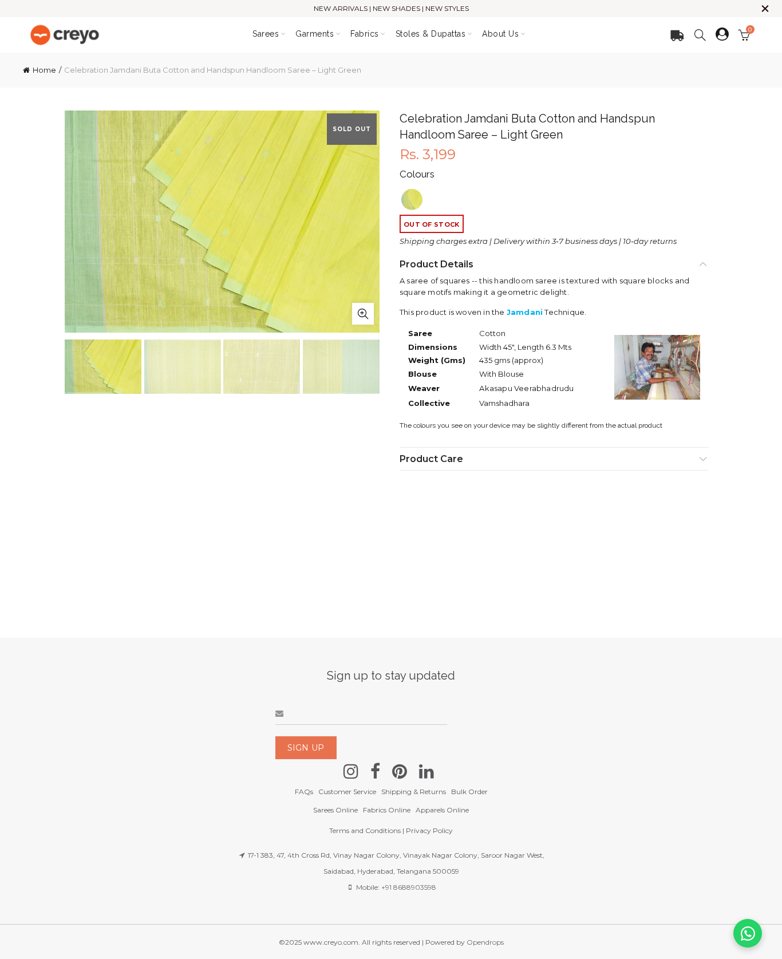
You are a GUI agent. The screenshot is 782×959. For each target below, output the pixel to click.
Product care (431, 458)
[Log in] (722, 34)
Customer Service (347, 791)
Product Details (436, 264)
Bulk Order (469, 791)
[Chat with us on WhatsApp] (747, 933)
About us (500, 33)
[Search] (700, 35)
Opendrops (485, 942)
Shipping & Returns (413, 791)
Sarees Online (335, 810)
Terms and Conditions (365, 830)
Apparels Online (442, 810)
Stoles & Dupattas (431, 33)
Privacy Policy (429, 830)
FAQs (304, 791)
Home (44, 69)
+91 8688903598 (408, 887)
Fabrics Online (386, 810)
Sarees (265, 33)
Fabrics (364, 33)
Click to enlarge (363, 314)
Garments (314, 33)
